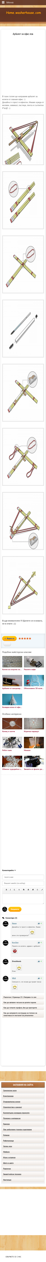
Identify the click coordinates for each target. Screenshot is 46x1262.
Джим (14, 923)
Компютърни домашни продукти (16, 1113)
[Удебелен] (6, 889)
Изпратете (15, 909)
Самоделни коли (10, 1090)
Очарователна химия (11, 1102)
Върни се (10, 638)
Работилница (8, 1141)
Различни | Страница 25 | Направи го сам (20, 997)
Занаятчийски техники (12, 1174)
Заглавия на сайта (23, 1085)
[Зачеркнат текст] (19, 889)
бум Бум (15, 943)
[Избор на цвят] (42, 889)
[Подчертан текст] (15, 889)
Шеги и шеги (8, 1163)
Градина (6, 1124)
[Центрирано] (28, 889)
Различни (7, 1169)
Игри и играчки (9, 1157)
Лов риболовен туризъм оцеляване (17, 1129)
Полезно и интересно (11, 1118)
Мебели (6, 1152)
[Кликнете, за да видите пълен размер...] (23, 166)
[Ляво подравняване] (24, 889)
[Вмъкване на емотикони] (37, 889)
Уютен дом (7, 1146)
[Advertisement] (23, 59)
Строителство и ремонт (12, 1107)
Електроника (8, 1096)
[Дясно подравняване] (33, 889)
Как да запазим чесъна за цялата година (20, 1002)
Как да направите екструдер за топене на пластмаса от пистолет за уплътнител (20, 1014)
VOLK (14, 978)
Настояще (7, 1180)
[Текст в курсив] (10, 889)
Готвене (6, 1135)
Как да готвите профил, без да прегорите (20, 1008)
